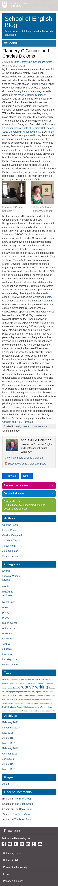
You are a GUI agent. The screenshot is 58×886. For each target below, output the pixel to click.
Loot (7, 699)
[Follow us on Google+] (35, 843)
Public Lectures (28, 707)
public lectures (10, 628)
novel (5, 607)
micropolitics (41, 703)
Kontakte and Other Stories (25, 695)
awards (6, 571)
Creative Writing (11, 576)
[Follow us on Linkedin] (29, 843)
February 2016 (10, 748)
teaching (7, 654)
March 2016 (8, 743)
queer (37, 707)
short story (8, 638)
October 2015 (9, 753)
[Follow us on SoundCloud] (41, 843)
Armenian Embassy (16, 679)
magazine (35, 699)
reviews (49, 707)
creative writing (33, 686)
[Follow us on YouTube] (17, 843)
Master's (11, 703)
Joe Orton (49, 692)
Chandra (40, 683)
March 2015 (8, 769)
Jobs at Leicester (14, 493)
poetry (18, 426)
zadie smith (50, 711)
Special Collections (23, 711)
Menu (13, 43)
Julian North (9, 545)
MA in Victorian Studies (30, 95)
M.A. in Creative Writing (22, 699)
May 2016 (7, 733)
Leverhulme (40, 695)
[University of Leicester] (14, 5)
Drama (6, 579)
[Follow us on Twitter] (11, 843)
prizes (5, 617)
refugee (42, 707)
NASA (4, 707)
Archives (7, 595)
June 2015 (8, 759)
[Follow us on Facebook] (5, 843)
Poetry (19, 707)
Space (13, 711)
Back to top (14, 831)
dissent (5, 692)
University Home (12, 853)
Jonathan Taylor (11, 540)
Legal (6, 874)
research (27, 426)
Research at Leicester (16, 485)
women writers (41, 426)
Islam (43, 692)
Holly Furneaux (25, 422)
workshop (42, 711)
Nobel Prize (8, 602)
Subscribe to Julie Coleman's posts (26, 463)
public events (9, 623)
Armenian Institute (31, 679)
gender (21, 692)
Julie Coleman (22, 62)
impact (38, 692)
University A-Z (11, 860)
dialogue (52, 688)
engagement (13, 692)
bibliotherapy (13, 683)
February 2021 (10, 722)
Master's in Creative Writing (25, 703)
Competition (48, 683)
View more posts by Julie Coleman (24, 457)
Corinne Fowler (10, 525)
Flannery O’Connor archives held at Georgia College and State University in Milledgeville (28, 128)
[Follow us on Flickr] (23, 843)
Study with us (12, 501)
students (7, 649)
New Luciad (11, 707)
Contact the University (15, 867)
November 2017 (11, 727)
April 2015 (8, 764)
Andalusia (45, 297)
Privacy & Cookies (13, 881)
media (5, 586)
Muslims (49, 703)
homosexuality (29, 692)
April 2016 (8, 738)
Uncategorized (10, 659)
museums (7, 591)
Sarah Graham (10, 556)
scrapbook (6, 711)
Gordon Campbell (12, 535)
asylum (41, 679)
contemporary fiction (10, 688)
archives (5, 679)
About (5, 784)
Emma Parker (9, 530)
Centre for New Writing (27, 683)
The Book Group (22, 798)
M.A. (11, 699)
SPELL (6, 643)
